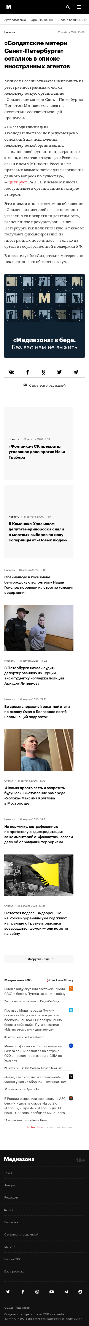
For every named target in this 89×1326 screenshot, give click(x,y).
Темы (8, 1172)
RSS (10, 1209)
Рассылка (11, 1221)
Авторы (9, 1184)
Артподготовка (15, 19)
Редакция (11, 1197)
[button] (79, 7)
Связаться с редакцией (47, 384)
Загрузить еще (39, 959)
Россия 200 (12, 1258)
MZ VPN (10, 1246)
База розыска (14, 1271)
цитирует (17, 182)
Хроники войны (42, 19)
